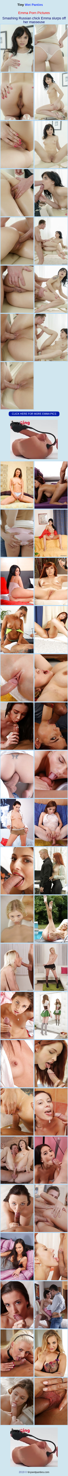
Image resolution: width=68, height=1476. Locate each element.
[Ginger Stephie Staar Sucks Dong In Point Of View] (51, 581)
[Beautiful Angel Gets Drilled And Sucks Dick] (17, 1401)
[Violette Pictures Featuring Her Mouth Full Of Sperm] (17, 678)
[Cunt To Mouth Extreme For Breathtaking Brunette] (51, 774)
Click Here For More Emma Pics (34, 413)
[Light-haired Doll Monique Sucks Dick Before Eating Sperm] (51, 919)
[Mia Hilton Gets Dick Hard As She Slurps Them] (51, 967)
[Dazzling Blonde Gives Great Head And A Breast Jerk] (17, 967)
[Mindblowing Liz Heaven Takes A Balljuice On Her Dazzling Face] (17, 726)
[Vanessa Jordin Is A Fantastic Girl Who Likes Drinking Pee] (51, 1256)
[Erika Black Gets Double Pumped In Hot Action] (17, 774)
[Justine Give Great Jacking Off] (51, 630)
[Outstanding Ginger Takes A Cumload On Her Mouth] (51, 1064)
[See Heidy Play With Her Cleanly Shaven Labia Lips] (51, 533)
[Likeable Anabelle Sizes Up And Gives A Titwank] (51, 1305)
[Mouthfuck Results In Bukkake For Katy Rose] (17, 871)
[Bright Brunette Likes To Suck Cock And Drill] (17, 1015)
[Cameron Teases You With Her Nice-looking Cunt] (17, 822)
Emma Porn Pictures (34, 13)
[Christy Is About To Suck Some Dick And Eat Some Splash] (51, 1160)
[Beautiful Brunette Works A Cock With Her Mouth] (17, 1208)
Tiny (30, 4)
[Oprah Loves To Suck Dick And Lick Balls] (17, 1353)
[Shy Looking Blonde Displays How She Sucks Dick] (17, 919)
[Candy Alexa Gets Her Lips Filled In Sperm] (51, 1353)
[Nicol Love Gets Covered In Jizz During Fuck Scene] (51, 1401)
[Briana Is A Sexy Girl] (51, 678)
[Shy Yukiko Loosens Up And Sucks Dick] (17, 1064)
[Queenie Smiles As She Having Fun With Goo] (17, 1305)
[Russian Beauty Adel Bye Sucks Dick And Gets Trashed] (51, 1015)
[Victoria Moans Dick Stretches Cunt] (17, 1256)
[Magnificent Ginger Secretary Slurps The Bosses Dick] (51, 871)
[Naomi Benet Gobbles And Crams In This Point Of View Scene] (17, 630)
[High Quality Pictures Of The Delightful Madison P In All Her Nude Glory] (17, 581)
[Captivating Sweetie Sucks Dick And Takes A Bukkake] (51, 1208)
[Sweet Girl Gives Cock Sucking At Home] (51, 1112)
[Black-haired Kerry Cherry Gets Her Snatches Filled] (17, 533)
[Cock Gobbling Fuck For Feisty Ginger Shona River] (51, 726)
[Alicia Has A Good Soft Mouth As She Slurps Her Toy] (17, 485)
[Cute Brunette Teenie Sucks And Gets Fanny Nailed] (17, 1160)
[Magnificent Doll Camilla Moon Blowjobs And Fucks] (17, 1112)
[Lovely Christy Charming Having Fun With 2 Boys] (51, 485)
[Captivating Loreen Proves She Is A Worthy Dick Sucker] (51, 822)
